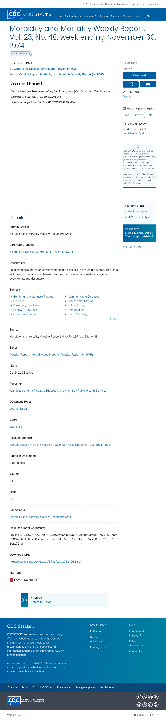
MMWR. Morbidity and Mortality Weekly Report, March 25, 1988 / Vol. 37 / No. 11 (139, 211)
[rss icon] (156, 704)
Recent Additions (96, 16)
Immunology (76, 310)
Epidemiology (76, 305)
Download (139, 75)
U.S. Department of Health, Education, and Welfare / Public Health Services (58, 391)
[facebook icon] (138, 696)
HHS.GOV (139, 715)
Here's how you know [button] (146, 4)
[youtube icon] (138, 704)
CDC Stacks (19, 626)
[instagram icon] (150, 696)
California (96, 445)
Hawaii (34, 445)
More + (114, 318)
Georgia (47, 445)
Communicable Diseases (83, 297)
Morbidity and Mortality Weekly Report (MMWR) (41, 517)
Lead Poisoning (78, 314)
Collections (73, 16)
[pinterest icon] (144, 704)
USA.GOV (154, 715)
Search (152, 16)
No (150, 115)
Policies (62, 687)
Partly (139, 115)
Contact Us (135, 651)
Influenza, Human (24, 314)
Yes (127, 115)
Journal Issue (18, 409)
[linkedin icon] (156, 696)
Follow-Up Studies (25, 310)
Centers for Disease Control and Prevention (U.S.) (46, 69)
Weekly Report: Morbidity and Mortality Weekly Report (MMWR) (61, 74)
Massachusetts (77, 445)
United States (19, 445)
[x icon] (144, 696)
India (108, 445)
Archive (105, 687)
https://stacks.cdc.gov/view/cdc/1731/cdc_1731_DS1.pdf (45, 562)
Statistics (16, 427)
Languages (84, 687)
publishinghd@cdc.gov (136, 133)
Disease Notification (80, 301)
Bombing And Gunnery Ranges (33, 297)
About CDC (40, 687)
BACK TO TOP (134, 246)
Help (137, 16)
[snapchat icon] (150, 704)
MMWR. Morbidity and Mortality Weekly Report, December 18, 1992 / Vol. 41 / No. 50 (139, 217)
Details (127, 96)
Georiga (60, 445)
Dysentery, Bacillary (26, 305)
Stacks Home (98, 625)
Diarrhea (18, 301)
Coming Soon (121, 16)
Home (57, 16)
